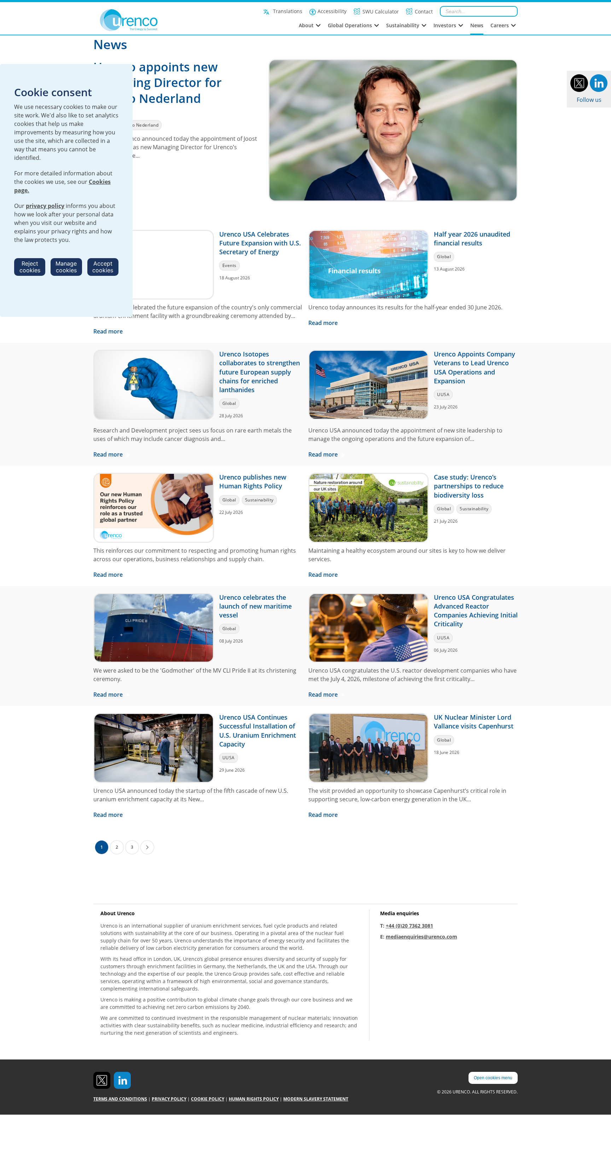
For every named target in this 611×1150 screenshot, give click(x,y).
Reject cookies (29, 267)
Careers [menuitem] (499, 25)
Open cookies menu (493, 1077)
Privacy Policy (169, 1099)
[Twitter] (579, 82)
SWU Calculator (380, 11)
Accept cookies (102, 267)
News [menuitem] (476, 25)
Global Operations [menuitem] (350, 25)
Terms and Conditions (120, 1099)
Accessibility (332, 11)
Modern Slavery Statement (315, 1099)
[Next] (147, 847)
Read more (108, 331)
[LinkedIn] (598, 82)
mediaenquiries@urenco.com (421, 936)
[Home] (144, 20)
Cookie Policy (207, 1099)
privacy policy (45, 206)
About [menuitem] (306, 25)
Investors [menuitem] (444, 25)
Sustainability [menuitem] (402, 25)
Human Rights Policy (254, 1099)
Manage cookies (66, 267)
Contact (424, 11)
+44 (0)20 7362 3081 (409, 925)
